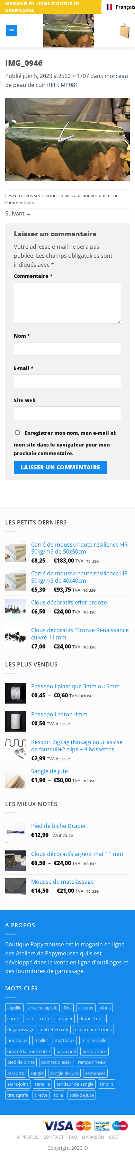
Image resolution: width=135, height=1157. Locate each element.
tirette (41, 1095)
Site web (25, 400)
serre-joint (17, 1084)
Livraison (93, 1137)
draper (66, 1018)
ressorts (15, 1073)
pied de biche (21, 1062)
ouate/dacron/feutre (28, 1051)
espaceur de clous (93, 1029)
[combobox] (118, 7)
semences (95, 1073)
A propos (27, 1137)
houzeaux (17, 1040)
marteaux (65, 1040)
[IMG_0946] (67, 139)
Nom (22, 336)
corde (13, 1018)
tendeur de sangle (74, 1084)
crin (29, 1018)
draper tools (92, 1018)
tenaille (42, 1084)
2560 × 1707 (73, 76)
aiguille (14, 1008)
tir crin (106, 1084)
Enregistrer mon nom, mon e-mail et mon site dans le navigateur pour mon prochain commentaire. (65, 443)
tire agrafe (17, 1095)
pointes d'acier (56, 1062)
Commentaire (33, 276)
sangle (37, 1073)
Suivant (18, 213)
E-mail (24, 368)
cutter (46, 1018)
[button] (11, 30)
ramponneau (91, 1062)
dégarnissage (20, 1029)
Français (123, 6)
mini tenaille (93, 1040)
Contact (53, 1137)
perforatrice (94, 1051)
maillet (41, 1040)
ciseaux (85, 1008)
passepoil (66, 1051)
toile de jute (82, 1095)
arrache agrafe (42, 1008)
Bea (68, 1008)
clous (105, 1008)
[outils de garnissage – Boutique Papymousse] (68, 30)
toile (58, 1095)
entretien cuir (55, 1029)
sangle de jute (64, 1073)
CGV (113, 1137)
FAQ (73, 1137)
